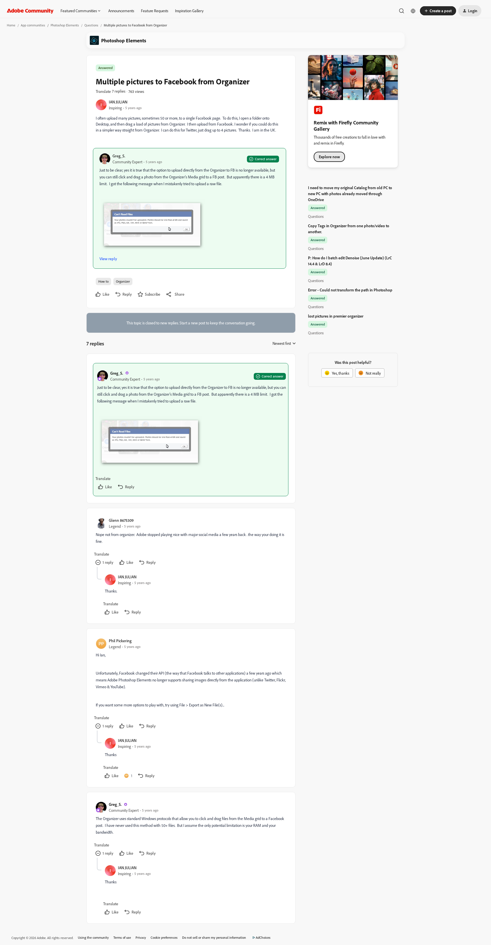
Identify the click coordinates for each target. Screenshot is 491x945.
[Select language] (413, 10)
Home (11, 25)
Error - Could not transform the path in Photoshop (350, 289)
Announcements (121, 10)
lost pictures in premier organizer (335, 316)
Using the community (93, 937)
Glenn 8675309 (121, 520)
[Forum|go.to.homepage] (30, 10)
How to (103, 281)
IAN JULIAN (118, 101)
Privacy (141, 937)
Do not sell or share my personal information (214, 937)
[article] (190, 430)
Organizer (123, 281)
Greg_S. (119, 155)
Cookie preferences (164, 937)
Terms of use (122, 937)
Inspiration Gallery (189, 10)
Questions (91, 25)
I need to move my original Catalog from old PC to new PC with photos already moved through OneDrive (350, 193)
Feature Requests (154, 10)
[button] (438, 10)
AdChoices (263, 937)
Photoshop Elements (65, 25)
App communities (33, 25)
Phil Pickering (120, 640)
